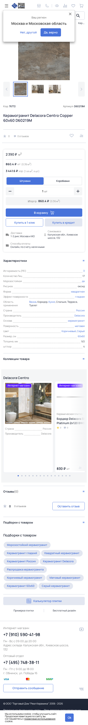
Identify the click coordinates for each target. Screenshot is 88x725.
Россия (80, 310)
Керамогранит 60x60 (20, 586)
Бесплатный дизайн (64, 610)
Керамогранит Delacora (58, 561)
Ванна (32, 302)
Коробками (63, 181)
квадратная (78, 291)
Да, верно (51, 32)
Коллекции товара (16, 359)
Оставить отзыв (69, 506)
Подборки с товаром (18, 522)
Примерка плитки (24, 610)
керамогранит (76, 320)
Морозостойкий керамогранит (27, 545)
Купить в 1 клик (24, 222)
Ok (69, 717)
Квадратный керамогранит (61, 553)
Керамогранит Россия (21, 561)
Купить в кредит (63, 222)
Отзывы (10, 491)
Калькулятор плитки (47, 601)
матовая (80, 326)
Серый (81, 331)
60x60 (81, 336)
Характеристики (15, 261)
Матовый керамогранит (65, 577)
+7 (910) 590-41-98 (21, 634)
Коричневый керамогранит (24, 577)
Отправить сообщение (28, 688)
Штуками (25, 181)
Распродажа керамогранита (25, 569)
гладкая (80, 296)
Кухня (52, 302)
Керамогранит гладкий (22, 553)
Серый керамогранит (56, 586)
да (83, 281)
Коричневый (69, 331)
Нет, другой (28, 32)
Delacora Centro (16, 378)
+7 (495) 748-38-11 (21, 662)
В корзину (41, 213)
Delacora (79, 315)
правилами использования (39, 718)
